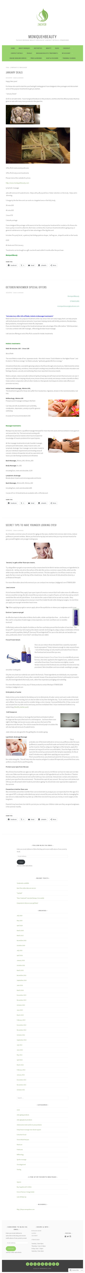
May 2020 (19, 920)
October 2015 (21, 965)
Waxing (19, 1169)
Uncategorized (21, 1164)
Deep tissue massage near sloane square (29, 1130)
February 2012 (21, 1070)
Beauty (48, 48)
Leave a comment (18, 78)
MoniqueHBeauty (42, 36)
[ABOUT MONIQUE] (27, 1264)
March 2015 (20, 970)
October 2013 (21, 1005)
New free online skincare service (26, 888)
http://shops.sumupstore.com (26, 1209)
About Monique (24, 48)
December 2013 (21, 995)
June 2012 (20, 1050)
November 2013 (21, 1000)
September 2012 (22, 1040)
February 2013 (21, 1020)
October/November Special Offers (26, 287)
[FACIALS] (35, 1264)
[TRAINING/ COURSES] (50, 1264)
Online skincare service (18, 58)
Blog (57, 48)
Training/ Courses (69, 58)
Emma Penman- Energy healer (25, 1192)
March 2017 (20, 935)
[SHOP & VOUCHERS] (53, 1264)
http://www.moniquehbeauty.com (17, 183)
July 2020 (19, 915)
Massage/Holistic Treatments (47, 53)
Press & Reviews (36, 58)
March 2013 (20, 1015)
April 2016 (20, 955)
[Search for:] (42, 1098)
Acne (18, 1110)
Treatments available (23, 883)
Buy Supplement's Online (24, 1187)
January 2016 (21, 960)
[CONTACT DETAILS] (57, 1264)
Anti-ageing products (23, 1115)
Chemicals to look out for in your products (29, 1125)
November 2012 (21, 1030)
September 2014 (22, 980)
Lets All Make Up (21, 1197)
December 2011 (21, 1080)
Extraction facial (21, 1135)
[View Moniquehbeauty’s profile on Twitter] (68, 1236)
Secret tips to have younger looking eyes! (31, 525)
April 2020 (20, 925)
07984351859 (35, 1240)
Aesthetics (38, 48)
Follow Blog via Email (43, 845)
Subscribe (11, 1249)
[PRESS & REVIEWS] (46, 1264)
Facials (29, 53)
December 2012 (21, 1025)
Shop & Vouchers (52, 58)
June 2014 (20, 985)
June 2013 (20, 1010)
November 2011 (21, 1085)
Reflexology (20, 1154)
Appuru (19, 1182)
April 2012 (20, 1060)
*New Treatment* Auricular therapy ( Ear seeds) (30, 898)
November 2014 (21, 975)
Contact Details (17, 53)
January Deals (14, 72)
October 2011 (21, 1090)
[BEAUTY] (31, 1264)
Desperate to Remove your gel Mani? (27, 903)
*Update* (19, 893)
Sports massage (21, 1159)
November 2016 (21, 940)
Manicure (19, 1145)
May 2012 (19, 1055)
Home (13, 48)
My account (66, 53)
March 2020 (20, 930)
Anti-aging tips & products (24, 1120)
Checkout (66, 48)
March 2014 (20, 990)
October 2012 (21, 1035)
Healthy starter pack (21, 707)
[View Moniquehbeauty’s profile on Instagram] (70, 1236)
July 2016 (19, 950)
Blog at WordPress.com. (42, 1268)
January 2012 (21, 1075)
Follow (21, 862)
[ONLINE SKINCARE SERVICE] (42, 1264)
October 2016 (21, 945)
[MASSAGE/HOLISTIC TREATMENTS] (38, 1264)
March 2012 (20, 1065)
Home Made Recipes (23, 1140)
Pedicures (20, 1150)
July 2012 (19, 1045)
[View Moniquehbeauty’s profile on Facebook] (65, 1236)
